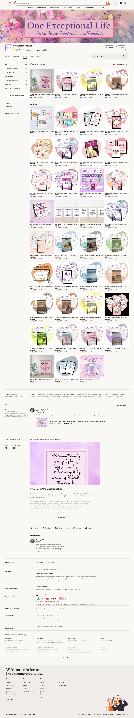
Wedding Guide (89, 7)
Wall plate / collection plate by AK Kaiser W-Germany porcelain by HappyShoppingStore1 (49, 641)
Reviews (16, 56)
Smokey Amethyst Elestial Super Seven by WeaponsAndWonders (17, 650)
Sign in (115, 3)
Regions (125, 714)
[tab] (16, 64)
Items (7, 56)
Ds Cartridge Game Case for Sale (77, 640)
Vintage (78, 7)
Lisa (37, 410)
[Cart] (125, 3)
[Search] (108, 3)
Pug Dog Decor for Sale (74, 649)
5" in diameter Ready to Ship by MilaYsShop (80, 652)
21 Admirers (8, 106)
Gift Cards (101, 7)
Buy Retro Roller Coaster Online (14, 640)
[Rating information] (14, 50)
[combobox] (60, 3)
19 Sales (7, 103)
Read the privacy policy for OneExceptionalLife (49, 626)
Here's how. (77, 589)
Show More (67, 658)
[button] (109, 47)
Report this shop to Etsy (12, 113)
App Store (12, 706)
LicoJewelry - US (104, 649)
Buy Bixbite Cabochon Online (13, 643)
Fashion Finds (68, 7)
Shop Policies (35, 56)
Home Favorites (54, 7)
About (25, 56)
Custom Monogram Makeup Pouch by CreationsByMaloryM (47, 650)
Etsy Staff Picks (41, 7)
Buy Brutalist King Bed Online (107, 640)
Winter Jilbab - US (10, 653)
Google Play (26, 706)
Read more (61, 517)
